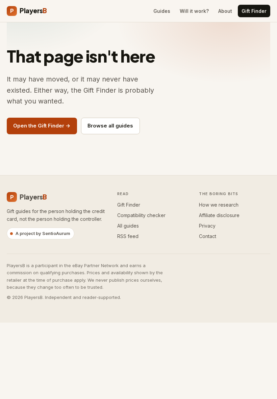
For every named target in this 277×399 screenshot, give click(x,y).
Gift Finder (254, 11)
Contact (207, 236)
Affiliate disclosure (219, 215)
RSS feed (127, 236)
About (225, 11)
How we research (218, 205)
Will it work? (194, 11)
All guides (128, 226)
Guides (161, 11)
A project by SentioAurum (43, 233)
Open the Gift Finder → (41, 125)
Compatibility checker (141, 215)
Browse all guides (110, 125)
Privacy (207, 226)
